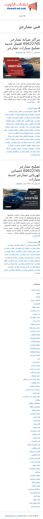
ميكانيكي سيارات (34, 489)
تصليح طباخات (35, 348)
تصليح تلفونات (35, 338)
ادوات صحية (35, 290)
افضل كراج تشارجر (22, 248)
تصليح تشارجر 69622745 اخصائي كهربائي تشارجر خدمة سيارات (24, 172)
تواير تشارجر (24, 254)
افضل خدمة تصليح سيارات (24, 114)
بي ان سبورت (35, 310)
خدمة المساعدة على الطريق (23, 133)
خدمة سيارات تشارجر (26, 257)
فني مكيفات (36, 448)
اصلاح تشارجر (35, 248)
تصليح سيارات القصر (26, 130)
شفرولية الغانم (28, 136)
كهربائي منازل (35, 462)
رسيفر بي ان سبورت (32, 389)
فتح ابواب (36, 417)
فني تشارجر (14, 139)
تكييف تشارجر (13, 130)
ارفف (38, 293)
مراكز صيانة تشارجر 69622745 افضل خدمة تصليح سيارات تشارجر (22, 43)
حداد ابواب (36, 362)
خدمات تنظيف (35, 386)
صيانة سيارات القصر (26, 139)
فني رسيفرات (35, 431)
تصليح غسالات (35, 352)
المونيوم (37, 304)
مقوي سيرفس (35, 479)
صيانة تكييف (36, 410)
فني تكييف (36, 427)
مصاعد (37, 472)
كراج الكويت (35, 455)
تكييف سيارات (35, 355)
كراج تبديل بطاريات (28, 142)
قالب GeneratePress (12, 516)
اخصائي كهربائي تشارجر (16, 245)
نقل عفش (36, 499)
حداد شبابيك (35, 376)
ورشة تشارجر (35, 155)
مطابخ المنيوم (35, 475)
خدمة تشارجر (14, 254)
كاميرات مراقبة (34, 451)
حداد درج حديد (35, 369)
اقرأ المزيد (31, 102)
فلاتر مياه (37, 424)
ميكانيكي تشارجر (12, 151)
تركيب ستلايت (35, 324)
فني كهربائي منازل (33, 444)
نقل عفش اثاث (34, 503)
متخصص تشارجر (28, 148)
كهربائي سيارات (34, 458)
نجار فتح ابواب (35, 493)
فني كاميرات (35, 441)
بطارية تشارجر (9, 248)
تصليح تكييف (35, 334)
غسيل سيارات (35, 413)
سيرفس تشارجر (34, 260)
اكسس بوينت (35, 300)
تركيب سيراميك (34, 328)
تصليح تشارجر (10, 251)
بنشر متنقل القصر (21, 124)
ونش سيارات (35, 506)
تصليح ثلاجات (35, 341)
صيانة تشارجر (17, 136)
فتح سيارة (36, 420)
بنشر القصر (30, 121)
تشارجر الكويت (21, 251)
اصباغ (38, 297)
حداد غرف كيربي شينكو (31, 379)
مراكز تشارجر (16, 148)
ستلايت (37, 400)
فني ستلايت (36, 434)
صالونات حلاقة (35, 407)
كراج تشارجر (15, 142)
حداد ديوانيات (35, 372)
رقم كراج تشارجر (11, 257)
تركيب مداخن (35, 331)
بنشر (38, 251)
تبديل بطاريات (24, 127)
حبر (39, 358)
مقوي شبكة (36, 482)
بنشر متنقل (32, 251)
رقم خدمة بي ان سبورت (31, 396)
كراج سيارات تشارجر (21, 267)
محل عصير (36, 465)
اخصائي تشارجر (31, 245)
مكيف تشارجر (24, 151)
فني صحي (36, 438)
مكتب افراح (36, 486)
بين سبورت (36, 314)
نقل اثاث (37, 496)
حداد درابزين (35, 365)
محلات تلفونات (34, 468)
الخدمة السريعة (17, 117)
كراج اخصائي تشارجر (26, 264)
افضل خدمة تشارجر (30, 111)
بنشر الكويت (20, 121)
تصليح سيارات (32, 108)
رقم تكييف (36, 393)
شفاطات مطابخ (34, 403)
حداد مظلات (35, 383)
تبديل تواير (14, 127)
